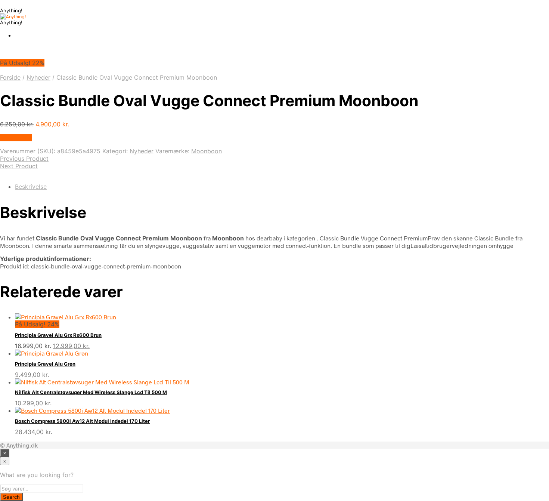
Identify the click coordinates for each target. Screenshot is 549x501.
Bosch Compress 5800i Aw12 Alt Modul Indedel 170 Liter (82, 421)
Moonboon (206, 151)
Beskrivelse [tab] (31, 186)
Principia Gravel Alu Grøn (45, 364)
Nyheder (38, 77)
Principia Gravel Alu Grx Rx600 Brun (58, 335)
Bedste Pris (16, 137)
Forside (10, 77)
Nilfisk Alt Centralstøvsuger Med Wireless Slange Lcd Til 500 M (91, 392)
